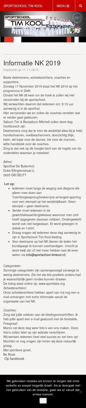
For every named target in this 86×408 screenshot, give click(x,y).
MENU (62, 6)
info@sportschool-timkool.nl (45, 254)
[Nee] (80, 392)
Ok (43, 400)
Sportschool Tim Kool (23, 6)
